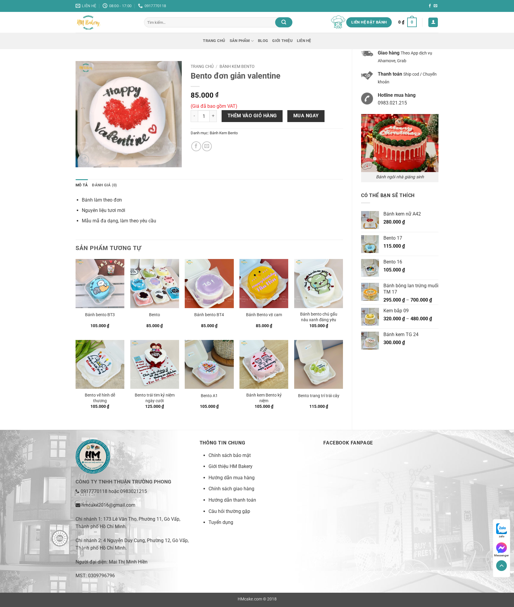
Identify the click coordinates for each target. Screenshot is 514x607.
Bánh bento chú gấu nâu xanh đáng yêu (318, 317)
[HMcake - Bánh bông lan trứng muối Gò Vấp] (105, 22)
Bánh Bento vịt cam (264, 314)
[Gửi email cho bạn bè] (207, 146)
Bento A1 (209, 395)
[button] (407, 22)
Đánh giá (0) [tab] (104, 185)
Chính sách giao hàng (231, 488)
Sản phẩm (240, 40)
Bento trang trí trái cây (318, 395)
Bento (154, 314)
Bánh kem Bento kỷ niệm (264, 398)
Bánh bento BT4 (209, 314)
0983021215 (133, 491)
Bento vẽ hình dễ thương (100, 398)
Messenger (501, 555)
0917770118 (94, 491)
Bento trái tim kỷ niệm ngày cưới (155, 398)
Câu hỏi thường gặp (229, 511)
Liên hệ (304, 40)
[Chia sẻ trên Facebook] (196, 146)
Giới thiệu (282, 40)
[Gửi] (283, 22)
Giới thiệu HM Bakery (231, 466)
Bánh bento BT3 (100, 314)
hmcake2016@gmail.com (108, 505)
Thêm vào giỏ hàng (252, 115)
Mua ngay (306, 115)
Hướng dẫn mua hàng (232, 477)
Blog (263, 40)
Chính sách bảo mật (230, 455)
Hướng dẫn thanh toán (232, 500)
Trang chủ (214, 40)
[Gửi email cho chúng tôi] (435, 6)
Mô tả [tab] (82, 185)
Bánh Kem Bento (237, 66)
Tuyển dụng (221, 522)
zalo (501, 536)
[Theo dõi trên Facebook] (430, 6)
